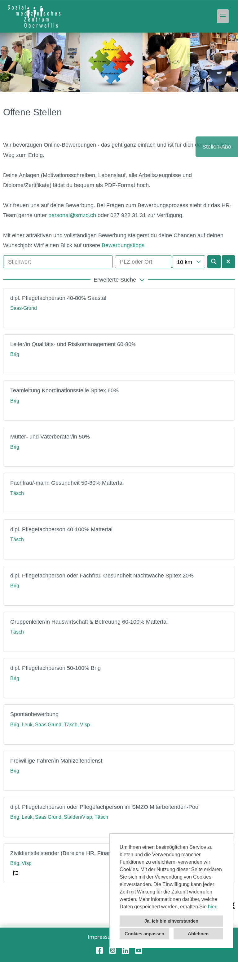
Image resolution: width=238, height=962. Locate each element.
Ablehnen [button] (198, 933)
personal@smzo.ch (72, 215)
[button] (119, 279)
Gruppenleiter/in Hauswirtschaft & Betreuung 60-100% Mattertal (89, 622)
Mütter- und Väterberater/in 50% (50, 437)
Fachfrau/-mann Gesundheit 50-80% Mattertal (67, 483)
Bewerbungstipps (123, 245)
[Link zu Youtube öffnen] (138, 950)
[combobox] (188, 261)
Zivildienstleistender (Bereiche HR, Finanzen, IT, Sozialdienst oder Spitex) (101, 853)
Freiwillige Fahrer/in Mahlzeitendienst (56, 761)
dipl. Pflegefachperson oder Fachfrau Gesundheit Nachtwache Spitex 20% (102, 575)
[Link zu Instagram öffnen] (112, 950)
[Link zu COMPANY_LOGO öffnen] (34, 16)
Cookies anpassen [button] (144, 933)
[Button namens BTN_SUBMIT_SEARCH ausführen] (214, 261)
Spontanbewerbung (34, 714)
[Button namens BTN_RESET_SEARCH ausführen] (228, 261)
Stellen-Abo (216, 147)
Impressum (102, 936)
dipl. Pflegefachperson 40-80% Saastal (58, 298)
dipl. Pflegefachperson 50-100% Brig (55, 668)
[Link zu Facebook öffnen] (99, 950)
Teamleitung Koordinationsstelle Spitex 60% (64, 390)
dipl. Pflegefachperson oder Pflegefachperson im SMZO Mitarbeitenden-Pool (105, 807)
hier (212, 906)
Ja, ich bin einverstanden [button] (171, 921)
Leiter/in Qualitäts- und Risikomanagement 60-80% (73, 344)
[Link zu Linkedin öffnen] (125, 950)
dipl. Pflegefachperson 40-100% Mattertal (61, 529)
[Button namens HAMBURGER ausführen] (223, 16)
